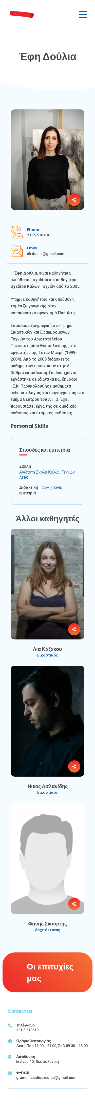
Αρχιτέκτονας (47, 930)
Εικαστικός (47, 655)
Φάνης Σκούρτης (47, 923)
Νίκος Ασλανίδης (48, 786)
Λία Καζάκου (47, 649)
